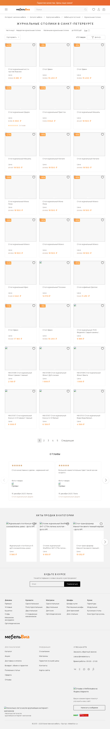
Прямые (8, 603)
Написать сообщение (89, 708)
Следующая (67, 440)
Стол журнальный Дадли (22, 496)
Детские (50, 610)
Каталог (8, 651)
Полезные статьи (12, 670)
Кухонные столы (94, 610)
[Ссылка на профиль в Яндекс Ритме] (93, 669)
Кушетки (8, 610)
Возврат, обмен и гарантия (16, 665)
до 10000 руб (76, 30)
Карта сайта (44, 670)
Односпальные (32, 603)
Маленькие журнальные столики (56, 30)
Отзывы (8, 679)
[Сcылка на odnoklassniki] (79, 669)
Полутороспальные (33, 607)
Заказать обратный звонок (85, 652)
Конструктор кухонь (95, 614)
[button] (20, 65)
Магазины (43, 656)
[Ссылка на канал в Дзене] (88, 669)
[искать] (85, 9)
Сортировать (11, 37)
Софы (7, 614)
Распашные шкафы (75, 607)
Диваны (8, 600)
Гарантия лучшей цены (49, 661)
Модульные (92, 607)
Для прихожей (73, 610)
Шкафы (70, 600)
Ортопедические (12, 623)
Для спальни (72, 614)
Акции (7, 656)
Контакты (43, 665)
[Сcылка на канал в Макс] (84, 669)
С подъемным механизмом (31, 615)
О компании (44, 651)
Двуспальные (31, 610)
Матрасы (50, 600)
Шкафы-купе (72, 603)
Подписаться (72, 584)
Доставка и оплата (13, 661)
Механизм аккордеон (9, 618)
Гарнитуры (91, 603)
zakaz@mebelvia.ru (82, 656)
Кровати (29, 600)
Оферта (8, 675)
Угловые (8, 607)
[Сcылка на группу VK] (75, 669)
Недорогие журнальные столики (28, 30)
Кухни (89, 600)
